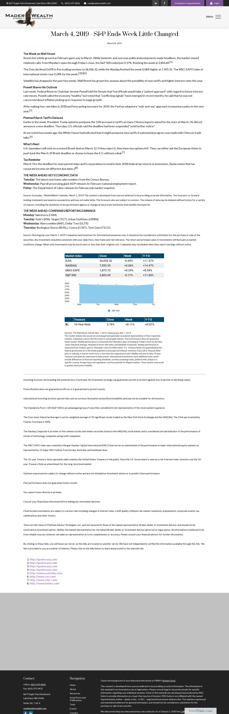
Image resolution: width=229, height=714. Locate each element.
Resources (75, 693)
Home (73, 685)
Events (73, 708)
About (73, 689)
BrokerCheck (169, 680)
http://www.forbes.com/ (45, 583)
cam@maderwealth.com (99, 3)
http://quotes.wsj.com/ (43, 559)
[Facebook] (164, 3)
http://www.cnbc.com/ (43, 580)
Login (216, 3)
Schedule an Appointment (187, 3)
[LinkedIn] (155, 3)
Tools (72, 704)
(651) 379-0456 (72, 3)
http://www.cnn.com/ (43, 576)
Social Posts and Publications (78, 699)
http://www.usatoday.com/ (46, 573)
